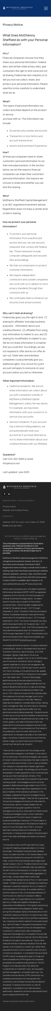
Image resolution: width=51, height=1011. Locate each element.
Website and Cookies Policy (15, 510)
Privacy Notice (9, 506)
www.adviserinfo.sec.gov (14, 583)
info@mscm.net (28, 640)
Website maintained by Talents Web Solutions (19, 1001)
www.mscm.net (35, 583)
